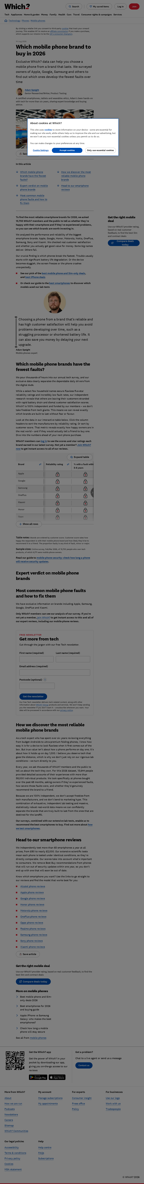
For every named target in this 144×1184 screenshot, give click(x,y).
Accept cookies (67, 150)
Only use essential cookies (100, 150)
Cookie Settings (41, 150)
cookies (48, 129)
